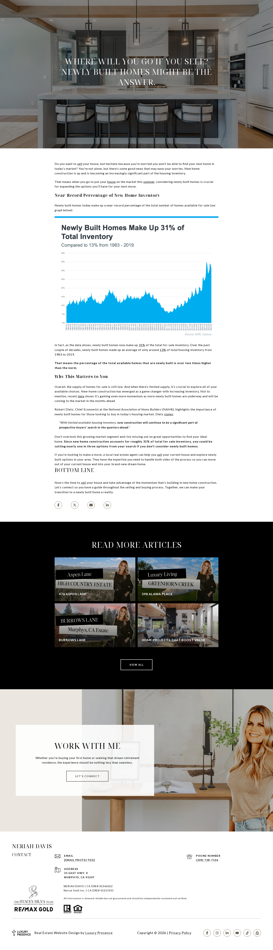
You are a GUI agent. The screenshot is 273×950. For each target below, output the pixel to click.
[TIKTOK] (247, 933)
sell (79, 163)
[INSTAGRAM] (217, 933)
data (81, 396)
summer (149, 181)
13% (163, 349)
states (168, 414)
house (111, 181)
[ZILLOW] (257, 933)
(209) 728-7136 (207, 860)
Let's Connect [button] (87, 776)
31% (142, 345)
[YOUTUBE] (237, 933)
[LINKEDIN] (227, 933)
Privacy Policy (180, 933)
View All (136, 664)
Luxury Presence (99, 933)
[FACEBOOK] (207, 933)
